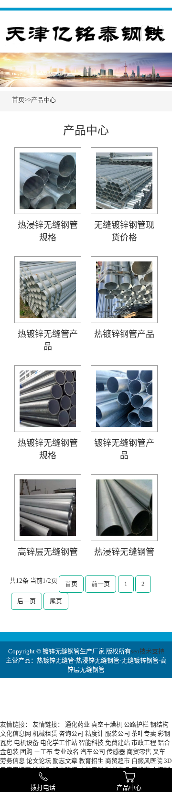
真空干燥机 (106, 724)
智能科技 (91, 742)
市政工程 (143, 742)
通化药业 (77, 724)
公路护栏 (136, 724)
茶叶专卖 (143, 733)
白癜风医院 (146, 760)
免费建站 (117, 742)
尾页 (56, 601)
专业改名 (66, 751)
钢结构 (159, 724)
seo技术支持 (147, 651)
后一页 (26, 601)
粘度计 (94, 733)
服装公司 (117, 733)
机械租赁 (44, 733)
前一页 (100, 583)
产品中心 (43, 99)
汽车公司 (92, 751)
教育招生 (91, 760)
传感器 (116, 751)
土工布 (43, 751)
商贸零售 (139, 751)
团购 (26, 751)
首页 (18, 99)
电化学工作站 (58, 742)
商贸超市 (117, 760)
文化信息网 (15, 733)
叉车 (159, 751)
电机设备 (26, 742)
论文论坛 (38, 760)
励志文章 (65, 760)
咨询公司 (71, 733)
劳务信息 (12, 760)
